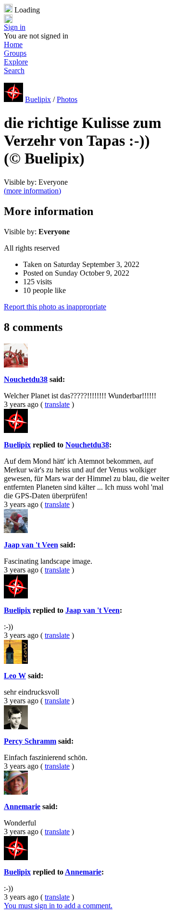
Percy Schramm (30, 741)
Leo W (15, 676)
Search (14, 70)
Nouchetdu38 (26, 379)
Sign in (14, 27)
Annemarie (22, 806)
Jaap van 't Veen (31, 545)
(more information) (32, 191)
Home (13, 44)
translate (57, 404)
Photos (67, 99)
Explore (16, 62)
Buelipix (38, 99)
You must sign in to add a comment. (58, 905)
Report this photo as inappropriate (55, 307)
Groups (15, 53)
